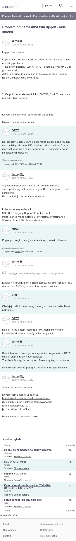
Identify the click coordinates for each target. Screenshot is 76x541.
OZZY (15, 130)
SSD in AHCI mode (15, 461)
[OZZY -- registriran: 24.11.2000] (6, 132)
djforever (8, 452)
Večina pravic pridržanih (52, 523)
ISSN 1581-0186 (48, 535)
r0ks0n (7, 464)
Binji (15, 295)
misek (15, 229)
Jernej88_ (18, 41)
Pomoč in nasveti (22, 456)
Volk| (6, 502)
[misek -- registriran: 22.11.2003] (6, 230)
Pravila (6, 523)
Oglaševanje (46, 529)
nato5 (6, 476)
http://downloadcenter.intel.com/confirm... (26, 398)
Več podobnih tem (9, 514)
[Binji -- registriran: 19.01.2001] (6, 296)
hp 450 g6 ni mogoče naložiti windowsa (28, 450)
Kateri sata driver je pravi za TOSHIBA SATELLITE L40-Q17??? (27, 487)
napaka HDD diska (15, 473)
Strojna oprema (21, 468)
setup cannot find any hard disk (23, 499)
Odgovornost (9, 529)
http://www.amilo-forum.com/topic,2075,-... (27, 403)
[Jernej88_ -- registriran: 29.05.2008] (6, 42)
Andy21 (7, 490)
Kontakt (7, 535)
